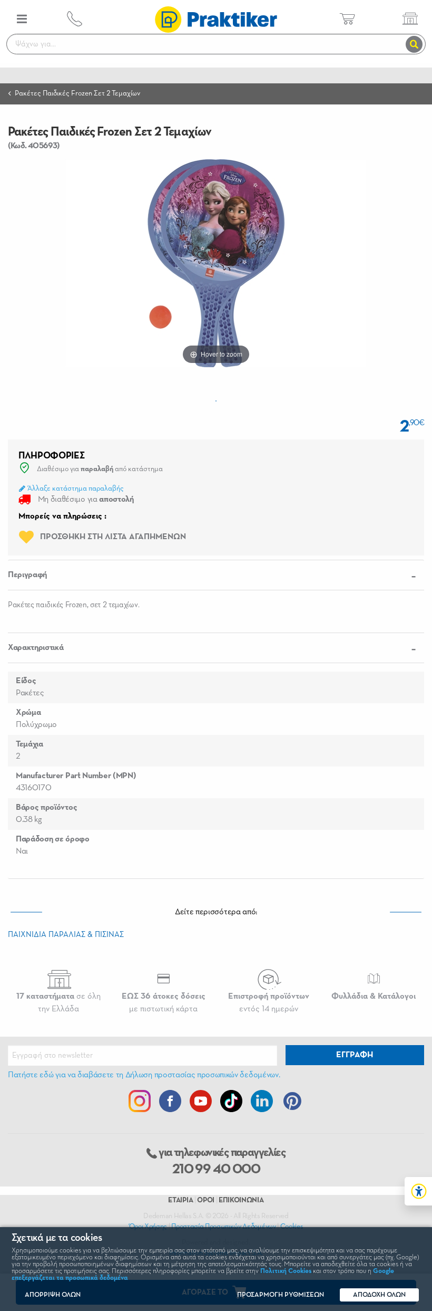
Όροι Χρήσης (148, 1226)
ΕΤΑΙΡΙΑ (180, 1200)
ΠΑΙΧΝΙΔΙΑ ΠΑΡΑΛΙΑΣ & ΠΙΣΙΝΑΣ (66, 935)
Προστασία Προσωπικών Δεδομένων (223, 1226)
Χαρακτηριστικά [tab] (36, 648)
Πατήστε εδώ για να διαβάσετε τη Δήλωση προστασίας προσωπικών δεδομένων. (144, 1075)
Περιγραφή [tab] (27, 575)
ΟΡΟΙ (205, 1200)
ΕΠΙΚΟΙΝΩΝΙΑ (241, 1200)
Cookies (291, 1226)
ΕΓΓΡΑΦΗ (354, 1055)
